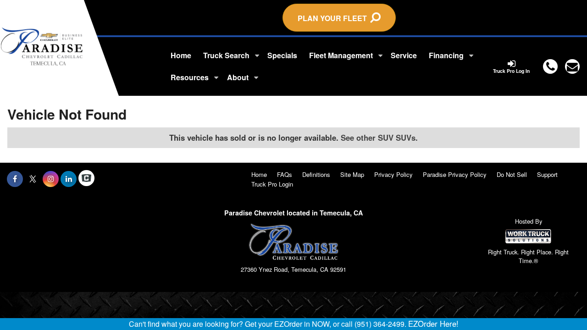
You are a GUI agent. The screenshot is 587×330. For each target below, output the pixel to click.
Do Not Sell (512, 174)
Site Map (352, 174)
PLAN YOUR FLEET (334, 18)
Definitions (316, 174)
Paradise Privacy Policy (455, 174)
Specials (282, 55)
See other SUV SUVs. (379, 137)
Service (404, 55)
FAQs (284, 174)
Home (181, 55)
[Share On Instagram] (51, 178)
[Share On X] (33, 178)
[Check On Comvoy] (86, 178)
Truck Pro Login (272, 184)
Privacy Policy (393, 174)
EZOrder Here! (433, 323)
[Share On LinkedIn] (69, 178)
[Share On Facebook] (15, 178)
